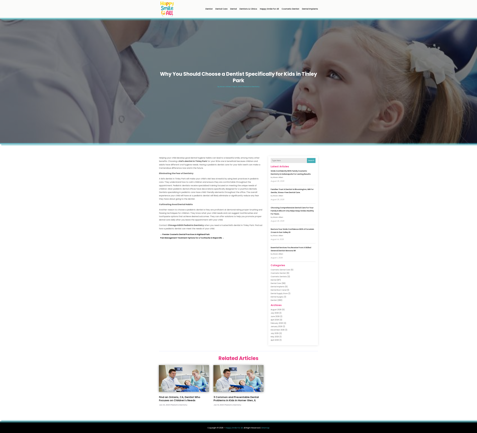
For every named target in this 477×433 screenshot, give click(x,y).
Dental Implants (310, 8)
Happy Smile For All (269, 8)
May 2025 (275, 336)
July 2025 (275, 333)
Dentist (209, 8)
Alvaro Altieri (225, 86)
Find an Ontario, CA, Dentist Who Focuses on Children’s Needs (179, 398)
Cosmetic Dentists (279, 276)
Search (311, 160)
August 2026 (276, 309)
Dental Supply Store (279, 293)
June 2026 (275, 316)
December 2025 (278, 330)
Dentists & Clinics (248, 8)
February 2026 (277, 323)
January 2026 (276, 326)
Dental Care (221, 8)
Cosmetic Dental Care (280, 270)
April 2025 (275, 340)
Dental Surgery (277, 297)
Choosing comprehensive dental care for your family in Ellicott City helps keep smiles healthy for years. (292, 210)
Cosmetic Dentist (290, 8)
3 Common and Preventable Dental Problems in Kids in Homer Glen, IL (236, 398)
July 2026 (275, 313)
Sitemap (266, 427)
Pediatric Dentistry (251, 86)
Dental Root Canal (278, 290)
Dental (233, 8)
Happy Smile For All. (234, 427)
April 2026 (275, 320)
